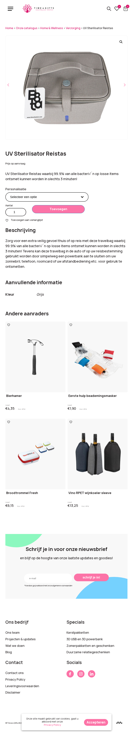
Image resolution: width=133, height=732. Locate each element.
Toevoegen (58, 209)
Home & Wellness (51, 28)
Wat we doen (15, 646)
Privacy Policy (15, 679)
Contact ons (14, 673)
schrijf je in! (91, 577)
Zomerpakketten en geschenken (90, 646)
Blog (8, 652)
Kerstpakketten (77, 632)
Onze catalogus (26, 28)
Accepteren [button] (96, 722)
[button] (121, 42)
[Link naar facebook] (70, 673)
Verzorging (73, 28)
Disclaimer (12, 692)
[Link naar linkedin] (91, 673)
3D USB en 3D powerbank (84, 639)
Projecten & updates (20, 639)
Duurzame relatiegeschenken (88, 652)
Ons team (12, 632)
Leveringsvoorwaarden (22, 686)
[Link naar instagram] (81, 673)
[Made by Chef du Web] (119, 723)
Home (9, 28)
